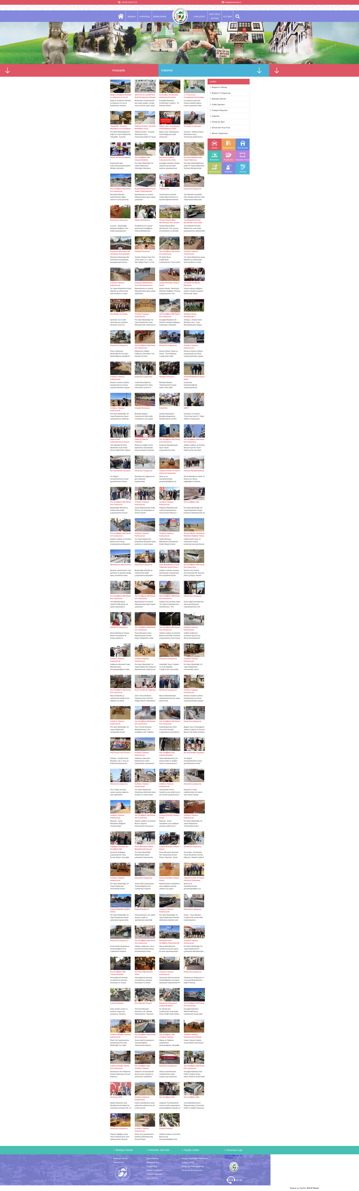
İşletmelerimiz (153, 1158)
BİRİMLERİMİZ (160, 16)
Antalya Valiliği (188, 1162)
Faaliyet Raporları (220, 110)
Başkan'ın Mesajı (219, 87)
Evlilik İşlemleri (218, 104)
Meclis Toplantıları (220, 133)
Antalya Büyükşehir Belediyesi (195, 1158)
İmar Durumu (152, 1178)
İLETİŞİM (227, 16)
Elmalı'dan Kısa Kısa (221, 127)
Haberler (216, 116)
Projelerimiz (152, 1166)
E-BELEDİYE (199, 16)
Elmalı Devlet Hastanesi (192, 1170)
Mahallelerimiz (153, 1162)
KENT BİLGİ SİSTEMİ (214, 16)
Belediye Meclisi (219, 99)
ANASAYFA (122, 16)
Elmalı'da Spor (218, 122)
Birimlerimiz (119, 1162)
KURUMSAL (144, 16)
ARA (237, 16)
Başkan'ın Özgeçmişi (221, 93)
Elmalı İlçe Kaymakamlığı (193, 1166)
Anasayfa (118, 70)
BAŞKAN (131, 16)
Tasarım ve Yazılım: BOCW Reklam (304, 1188)
